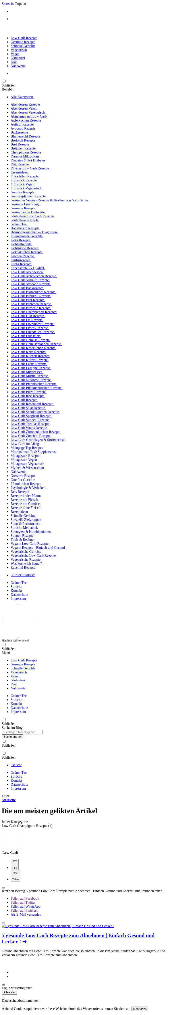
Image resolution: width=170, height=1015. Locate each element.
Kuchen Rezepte (23, 256)
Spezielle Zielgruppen (26, 519)
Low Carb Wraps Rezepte (29, 428)
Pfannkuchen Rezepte (26, 484)
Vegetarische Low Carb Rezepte (34, 555)
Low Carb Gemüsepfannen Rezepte (36, 344)
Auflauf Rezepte (23, 124)
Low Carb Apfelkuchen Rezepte (34, 276)
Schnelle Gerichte (23, 46)
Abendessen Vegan (24, 108)
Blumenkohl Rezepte (26, 136)
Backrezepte (20, 132)
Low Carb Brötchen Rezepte (31, 304)
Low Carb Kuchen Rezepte (30, 356)
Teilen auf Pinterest (24, 910)
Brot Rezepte (20, 144)
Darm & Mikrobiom (25, 156)
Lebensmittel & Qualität (28, 268)
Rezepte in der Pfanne (26, 496)
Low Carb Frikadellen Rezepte (33, 332)
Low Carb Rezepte (24, 38)
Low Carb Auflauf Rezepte (30, 280)
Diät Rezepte (20, 164)
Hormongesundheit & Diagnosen (34, 232)
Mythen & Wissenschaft (28, 468)
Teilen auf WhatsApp (26, 906)
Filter (5, 796)
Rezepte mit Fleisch (25, 500)
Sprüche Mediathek (25, 527)
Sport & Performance (26, 523)
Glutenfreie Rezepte (25, 220)
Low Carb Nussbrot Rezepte (31, 380)
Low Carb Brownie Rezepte (31, 308)
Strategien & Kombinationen (31, 531)
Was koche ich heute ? (27, 563)
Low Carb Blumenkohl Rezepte (33, 292)
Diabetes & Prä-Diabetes (28, 160)
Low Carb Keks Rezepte (28, 352)
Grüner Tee (19, 224)
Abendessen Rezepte (26, 104)
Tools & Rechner (23, 539)
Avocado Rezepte (23, 128)
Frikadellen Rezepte (25, 176)
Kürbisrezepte (21, 260)
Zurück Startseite (23, 575)
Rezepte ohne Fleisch (26, 507)
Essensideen (20, 172)
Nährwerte (18, 66)
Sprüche (16, 586)
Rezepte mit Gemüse (26, 504)
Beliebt (16, 765)
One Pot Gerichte (23, 480)
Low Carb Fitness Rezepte (30, 328)
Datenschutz (19, 594)
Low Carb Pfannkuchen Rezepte (34, 384)
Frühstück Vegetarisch (26, 188)
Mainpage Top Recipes (27, 448)
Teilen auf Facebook (25, 898)
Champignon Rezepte (26, 152)
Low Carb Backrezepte (27, 288)
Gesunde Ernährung (25, 204)
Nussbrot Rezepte (23, 476)
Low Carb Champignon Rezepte (34, 312)
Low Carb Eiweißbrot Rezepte (32, 324)
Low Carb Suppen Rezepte (30, 420)
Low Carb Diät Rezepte (28, 316)
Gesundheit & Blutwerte (28, 212)
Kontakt (16, 590)
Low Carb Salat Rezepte (28, 408)
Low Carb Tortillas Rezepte (30, 424)
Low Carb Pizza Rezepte (28, 392)
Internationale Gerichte (27, 236)
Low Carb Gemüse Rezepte (30, 340)
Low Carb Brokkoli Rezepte (31, 296)
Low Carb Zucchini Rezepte (31, 436)
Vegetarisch (19, 50)
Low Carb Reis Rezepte (28, 396)
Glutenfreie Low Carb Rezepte (33, 216)
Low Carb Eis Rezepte (27, 320)
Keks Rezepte (21, 240)
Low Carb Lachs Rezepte (29, 364)
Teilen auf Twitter (23, 902)
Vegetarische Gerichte (26, 551)
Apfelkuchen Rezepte (26, 120)
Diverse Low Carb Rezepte (30, 168)
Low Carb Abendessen (27, 272)
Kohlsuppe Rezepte (25, 248)
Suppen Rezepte (22, 535)
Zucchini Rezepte (23, 567)
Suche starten (12, 736)
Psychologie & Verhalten (28, 488)
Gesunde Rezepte (23, 42)
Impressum (18, 598)
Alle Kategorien (22, 97)
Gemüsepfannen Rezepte (28, 196)
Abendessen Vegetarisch (28, 112)
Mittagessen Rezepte (25, 456)
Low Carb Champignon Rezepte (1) (27, 826)
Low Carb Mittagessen (27, 372)
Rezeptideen (20, 511)
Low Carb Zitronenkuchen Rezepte (36, 432)
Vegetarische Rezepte (26, 559)
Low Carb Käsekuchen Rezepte (33, 348)
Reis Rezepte (20, 492)
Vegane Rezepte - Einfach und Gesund (38, 547)
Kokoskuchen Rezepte (27, 252)
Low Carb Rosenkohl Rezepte (32, 404)
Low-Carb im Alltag (25, 444)
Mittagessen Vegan (24, 460)
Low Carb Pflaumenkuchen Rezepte (36, 388)
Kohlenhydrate (21, 244)
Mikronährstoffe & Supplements (33, 452)
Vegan (15, 54)
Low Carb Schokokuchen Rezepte (35, 412)
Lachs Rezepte (21, 264)
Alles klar (9, 992)
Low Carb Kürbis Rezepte (29, 360)
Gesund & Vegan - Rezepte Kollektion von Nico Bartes (50, 200)
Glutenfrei (18, 58)
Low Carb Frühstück (26, 336)
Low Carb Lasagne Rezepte (31, 368)
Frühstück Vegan (23, 184)
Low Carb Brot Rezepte (28, 300)
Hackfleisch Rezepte (25, 228)
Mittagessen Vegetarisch (28, 464)
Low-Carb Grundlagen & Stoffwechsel (38, 440)
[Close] (3, 997)
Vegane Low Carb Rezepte (30, 543)
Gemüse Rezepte (23, 192)
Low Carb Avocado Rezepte (31, 284)
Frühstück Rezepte (24, 180)
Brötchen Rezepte (24, 148)
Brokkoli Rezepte (23, 140)
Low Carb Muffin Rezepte (30, 376)
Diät (14, 62)
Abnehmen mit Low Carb (29, 116)
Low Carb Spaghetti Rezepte (31, 416)
